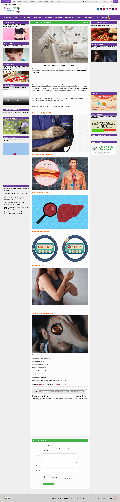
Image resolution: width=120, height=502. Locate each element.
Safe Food (17, 17)
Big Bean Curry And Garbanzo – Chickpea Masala (48, 398)
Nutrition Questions (12, 110)
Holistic (27, 17)
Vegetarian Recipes (99, 23)
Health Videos (9, 85)
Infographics (97, 114)
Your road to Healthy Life (41, 23)
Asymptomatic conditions (47, 391)
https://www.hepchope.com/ (40, 374)
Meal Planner (97, 93)
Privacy (77, 498)
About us (53, 498)
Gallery (66, 498)
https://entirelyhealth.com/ (39, 377)
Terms (83, 498)
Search (113, 6)
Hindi (19, 1)
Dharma (46, 1)
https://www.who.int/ (38, 361)
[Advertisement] (57, 9)
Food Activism (9, 64)
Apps (115, 1)
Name (38, 466)
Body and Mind (97, 44)
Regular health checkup (76, 391)
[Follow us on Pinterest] (104, 8)
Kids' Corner (9, 43)
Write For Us (97, 142)
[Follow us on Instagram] (116, 8)
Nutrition (8, 17)
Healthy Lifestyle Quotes (13, 118)
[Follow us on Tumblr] (113, 8)
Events (58, 1)
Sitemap (97, 498)
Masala (79, 17)
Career (60, 498)
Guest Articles (10, 137)
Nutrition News (10, 186)
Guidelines (90, 498)
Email (38, 471)
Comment (37, 455)
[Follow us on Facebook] (98, 8)
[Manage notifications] (115, 497)
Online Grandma (100, 17)
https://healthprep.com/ (39, 371)
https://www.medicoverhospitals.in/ (42, 358)
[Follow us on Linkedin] (107, 8)
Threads (39, 1)
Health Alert (9, 23)
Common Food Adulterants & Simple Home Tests (14, 88)
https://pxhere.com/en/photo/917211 (50, 380)
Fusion (25, 1)
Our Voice (32, 1)
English (14, 1)
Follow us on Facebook (101, 135)
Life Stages (37, 17)
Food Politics (69, 17)
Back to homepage (83, 22)
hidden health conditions (62, 391)
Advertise (105, 498)
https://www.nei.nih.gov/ (39, 367)
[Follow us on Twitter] (101, 8)
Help (71, 498)
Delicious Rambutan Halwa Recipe (101, 25)
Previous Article (40, 396)
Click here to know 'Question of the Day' (15, 113)
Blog (52, 1)
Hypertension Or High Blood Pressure (75, 398)
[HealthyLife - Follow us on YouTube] (110, 8)
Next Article (80, 396)
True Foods (48, 17)
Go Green (88, 17)
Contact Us (113, 498)
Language (92, 1)
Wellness (58, 17)
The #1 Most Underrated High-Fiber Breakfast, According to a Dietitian (14, 203)
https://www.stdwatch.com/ (40, 364)
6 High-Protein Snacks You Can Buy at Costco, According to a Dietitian (14, 212)
